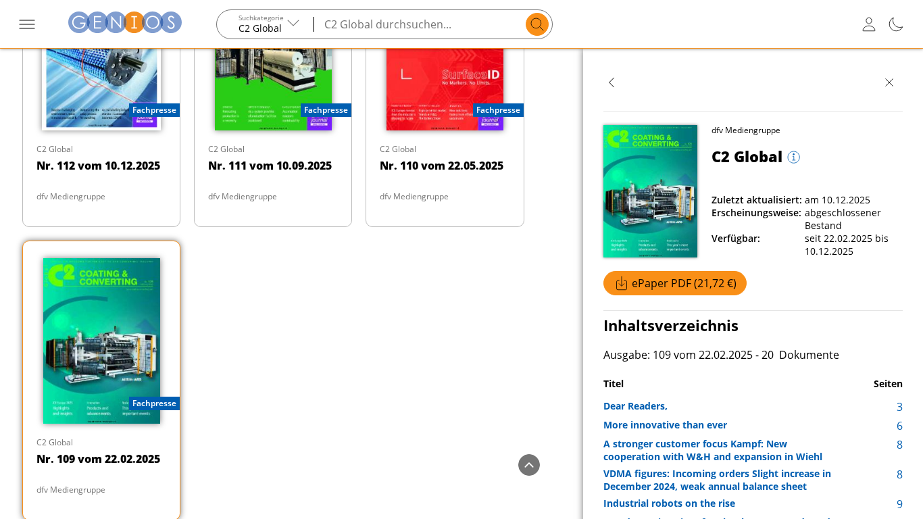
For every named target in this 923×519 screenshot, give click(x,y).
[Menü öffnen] (27, 24)
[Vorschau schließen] (889, 82)
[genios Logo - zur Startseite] (125, 24)
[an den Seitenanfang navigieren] (529, 465)
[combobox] (265, 24)
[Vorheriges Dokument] (611, 82)
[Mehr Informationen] (792, 158)
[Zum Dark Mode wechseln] (895, 24)
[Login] (868, 24)
